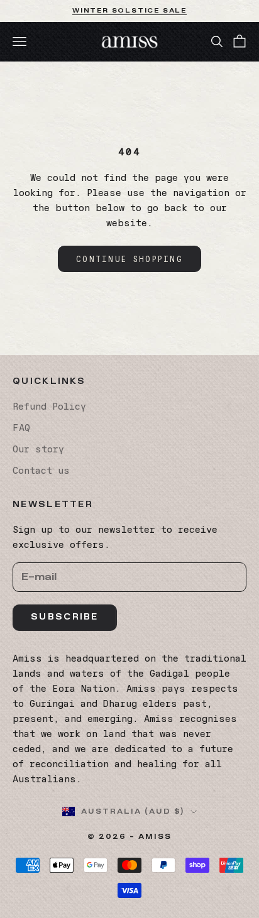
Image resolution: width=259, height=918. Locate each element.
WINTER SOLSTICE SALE (129, 10)
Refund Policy (49, 406)
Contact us (41, 471)
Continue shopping (129, 259)
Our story (38, 449)
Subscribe (65, 617)
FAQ (21, 428)
